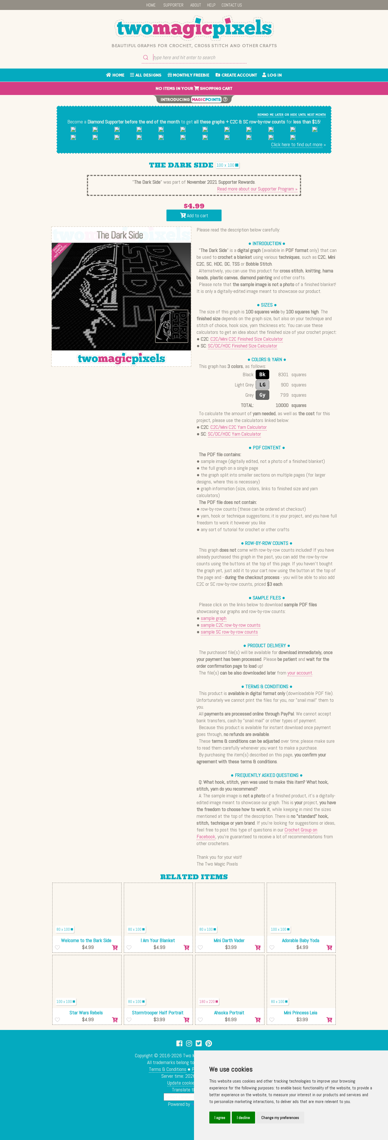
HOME (151, 5)
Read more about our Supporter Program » (257, 188)
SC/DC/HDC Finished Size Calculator (242, 345)
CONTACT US (232, 5)
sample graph (213, 618)
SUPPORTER (173, 5)
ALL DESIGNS (147, 75)
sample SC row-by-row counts (229, 631)
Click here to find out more (296, 144)
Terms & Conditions (167, 1069)
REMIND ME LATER (270, 115)
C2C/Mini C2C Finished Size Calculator (246, 339)
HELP (211, 5)
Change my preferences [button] (280, 1117)
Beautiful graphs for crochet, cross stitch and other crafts (194, 46)
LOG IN (274, 75)
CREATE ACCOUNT (238, 75)
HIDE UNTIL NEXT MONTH (308, 115)
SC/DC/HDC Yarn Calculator (234, 434)
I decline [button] (243, 1117)
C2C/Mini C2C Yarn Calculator (238, 427)
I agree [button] (219, 1117)
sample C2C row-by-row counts (230, 625)
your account (299, 672)
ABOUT (195, 5)
